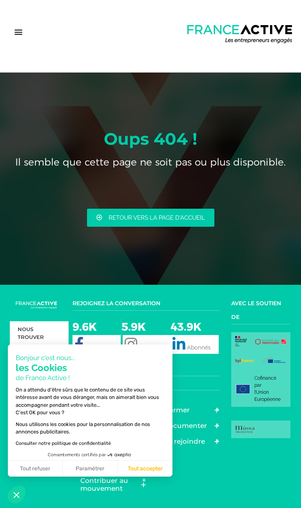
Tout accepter (145, 468)
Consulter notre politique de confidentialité (63, 443)
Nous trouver (31, 333)
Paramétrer (90, 468)
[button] (18, 31)
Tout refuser (35, 468)
